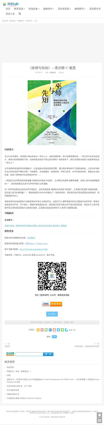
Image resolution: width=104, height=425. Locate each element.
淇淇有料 (11, 5)
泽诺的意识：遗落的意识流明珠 (87, 346)
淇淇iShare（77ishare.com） (37, 243)
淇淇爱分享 (95, 8)
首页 (8, 8)
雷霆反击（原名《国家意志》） (19, 371)
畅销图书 (79, 8)
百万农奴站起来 (13, 390)
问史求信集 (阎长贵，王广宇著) (19, 386)
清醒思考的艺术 (13, 394)
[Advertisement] (52, 43)
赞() (53, 314)
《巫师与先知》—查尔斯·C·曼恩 (52, 68)
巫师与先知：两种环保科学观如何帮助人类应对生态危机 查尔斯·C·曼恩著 (36, 226)
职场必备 (33, 8)
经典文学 (29, 21)
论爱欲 (7, 346)
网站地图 (54, 417)
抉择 (8, 375)
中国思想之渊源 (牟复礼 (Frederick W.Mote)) (24, 398)
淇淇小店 (10, 14)
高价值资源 (63, 8)
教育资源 (18, 8)
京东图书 (31, 238)
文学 (54, 337)
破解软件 (47, 8)
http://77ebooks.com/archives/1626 (34, 249)
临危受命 (10, 367)
